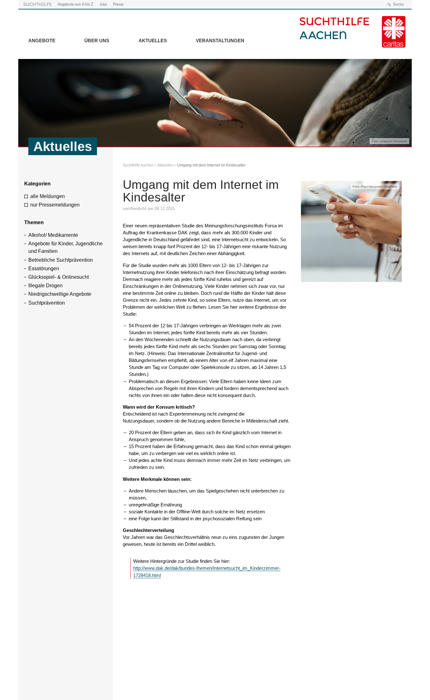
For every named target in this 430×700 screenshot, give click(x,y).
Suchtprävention (46, 303)
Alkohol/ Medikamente (53, 235)
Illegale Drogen (45, 285)
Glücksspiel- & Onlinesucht (58, 277)
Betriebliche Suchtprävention (60, 260)
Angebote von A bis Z (75, 4)
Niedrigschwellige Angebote (59, 294)
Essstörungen (43, 268)
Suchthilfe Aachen (138, 165)
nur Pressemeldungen (55, 204)
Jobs (103, 4)
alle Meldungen (47, 196)
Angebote (41, 40)
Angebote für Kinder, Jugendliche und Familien (65, 247)
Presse (118, 4)
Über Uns (96, 40)
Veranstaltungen (220, 40)
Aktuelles (153, 40)
